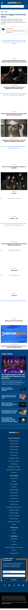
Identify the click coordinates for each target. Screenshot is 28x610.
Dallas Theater (14, 498)
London (14, 533)
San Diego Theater (14, 513)
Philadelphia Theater (14, 458)
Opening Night (14, 484)
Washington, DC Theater (14, 467)
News (6, 11)
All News (14, 524)
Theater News (14, 85)
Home (2, 11)
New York (14, 530)
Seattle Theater (14, 464)
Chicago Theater (14, 443)
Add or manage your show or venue (14, 547)
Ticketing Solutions (14, 553)
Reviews (14, 58)
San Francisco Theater (14, 461)
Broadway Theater (14, 441)
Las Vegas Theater (14, 452)
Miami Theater (14, 455)
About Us (14, 550)
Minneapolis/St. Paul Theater (14, 469)
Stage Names (14, 538)
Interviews (14, 487)
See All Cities (14, 472)
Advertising (14, 544)
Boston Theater (14, 449)
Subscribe (13, 579)
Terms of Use (7, 603)
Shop (14, 541)
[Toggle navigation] (1, 3)
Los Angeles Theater (14, 446)
